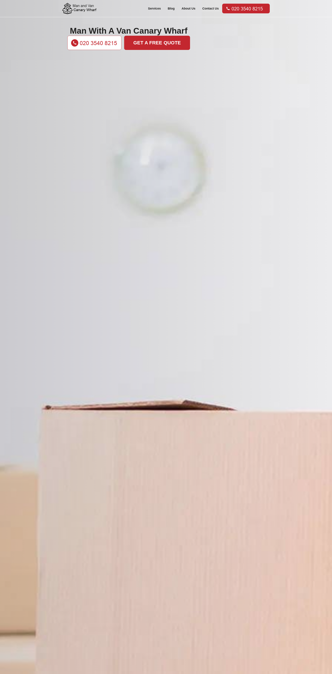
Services (154, 8)
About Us (188, 8)
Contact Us (210, 8)
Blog (171, 8)
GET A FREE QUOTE (157, 42)
